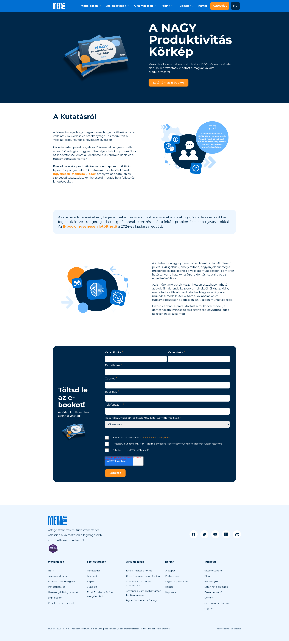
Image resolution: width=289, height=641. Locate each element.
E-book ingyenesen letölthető (90, 226)
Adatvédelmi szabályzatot (156, 437)
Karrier (202, 6)
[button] (90, 6)
